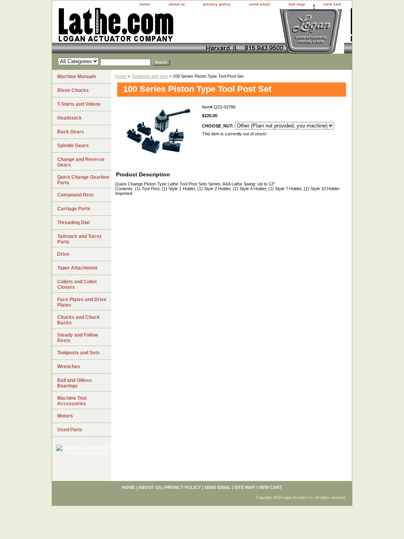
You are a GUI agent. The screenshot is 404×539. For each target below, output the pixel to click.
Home (121, 76)
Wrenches (68, 366)
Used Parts (69, 429)
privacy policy (217, 4)
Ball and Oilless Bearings (74, 383)
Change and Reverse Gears (81, 162)
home (145, 4)
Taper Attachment (77, 268)
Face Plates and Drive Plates (82, 302)
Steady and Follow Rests (77, 337)
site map (296, 4)
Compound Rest (75, 195)
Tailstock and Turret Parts (79, 239)
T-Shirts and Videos (79, 104)
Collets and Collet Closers (77, 284)
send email (259, 4)
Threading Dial (73, 222)
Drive (63, 254)
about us (176, 4)
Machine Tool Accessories (71, 400)
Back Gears (70, 132)
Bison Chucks (73, 90)
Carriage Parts (73, 208)
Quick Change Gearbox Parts (83, 179)
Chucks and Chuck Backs (78, 320)
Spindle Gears (73, 145)
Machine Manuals (76, 76)
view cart (332, 4)
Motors (65, 416)
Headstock (69, 118)
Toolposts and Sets (149, 76)
